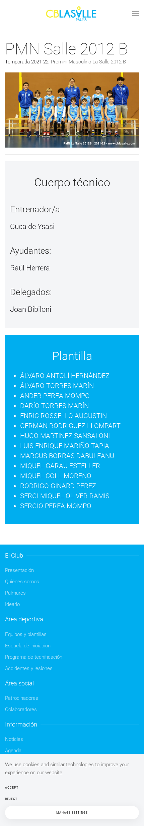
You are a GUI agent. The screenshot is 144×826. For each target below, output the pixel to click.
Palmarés (15, 593)
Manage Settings (72, 812)
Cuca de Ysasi (32, 226)
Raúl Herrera (30, 268)
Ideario (12, 604)
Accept (11, 787)
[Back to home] (72, 13)
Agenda (13, 751)
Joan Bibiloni (30, 309)
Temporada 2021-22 (27, 62)
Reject (11, 799)
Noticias (14, 739)
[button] (135, 13)
